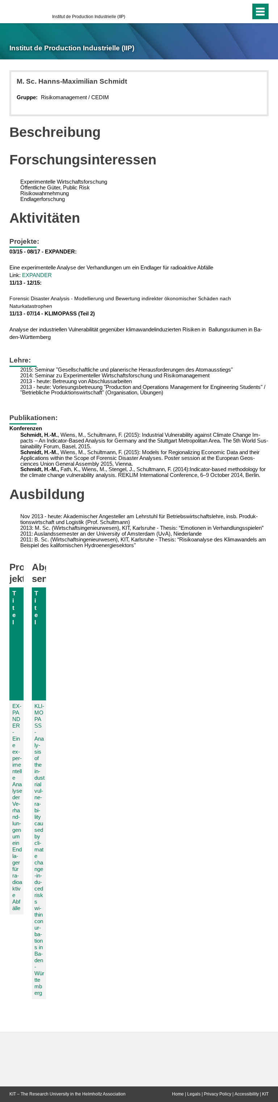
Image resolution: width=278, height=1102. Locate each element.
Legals (194, 1094)
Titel (14, 607)
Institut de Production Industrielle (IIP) (88, 16)
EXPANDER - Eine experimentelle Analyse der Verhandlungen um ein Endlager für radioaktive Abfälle (17, 807)
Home (178, 1094)
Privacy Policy (217, 1094)
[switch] (230, 12)
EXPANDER (37, 275)
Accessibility (247, 1094)
